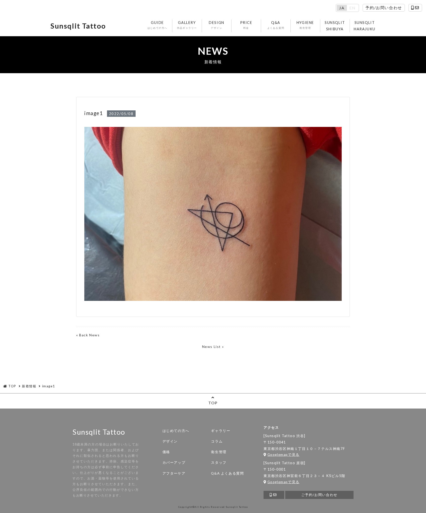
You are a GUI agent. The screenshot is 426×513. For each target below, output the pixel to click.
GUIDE (157, 24)
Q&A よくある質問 (227, 473)
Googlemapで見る (283, 455)
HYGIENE (305, 24)
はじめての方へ (175, 431)
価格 (166, 452)
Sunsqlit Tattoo (78, 26)
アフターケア (174, 473)
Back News (89, 335)
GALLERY (187, 24)
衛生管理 (218, 452)
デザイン (170, 441)
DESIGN (216, 24)
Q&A (275, 24)
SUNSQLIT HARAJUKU (364, 25)
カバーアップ (174, 462)
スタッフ (218, 462)
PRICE (246, 24)
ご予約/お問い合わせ (319, 495)
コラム (217, 441)
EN (352, 8)
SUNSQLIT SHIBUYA (335, 25)
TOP (213, 402)
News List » (213, 346)
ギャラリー (220, 431)
